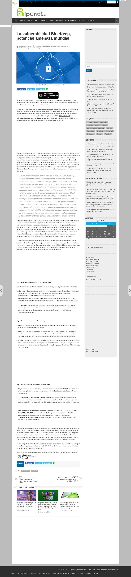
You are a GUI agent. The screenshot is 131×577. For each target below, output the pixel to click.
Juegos (37, 2)
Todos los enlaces (91, 276)
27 (100, 236)
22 (109, 234)
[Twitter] (103, 2)
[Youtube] (105, 2)
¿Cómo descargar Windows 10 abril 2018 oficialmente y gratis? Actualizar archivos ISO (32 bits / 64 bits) (100, 110)
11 (92, 231)
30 (113, 236)
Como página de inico (92, 263)
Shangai (33, 573)
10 (88, 231)
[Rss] (99, 2)
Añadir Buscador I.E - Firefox (61, 573)
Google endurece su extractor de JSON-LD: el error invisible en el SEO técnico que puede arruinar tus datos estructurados (99, 204)
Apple (96, 122)
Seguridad (30, 48)
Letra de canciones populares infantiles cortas (100, 84)
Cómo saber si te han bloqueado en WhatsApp (100, 87)
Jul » (92, 238)
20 (100, 234)
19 (96, 234)
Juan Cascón (91, 569)
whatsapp (47, 89)
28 (105, 236)
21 (105, 234)
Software (51, 20)
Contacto (22, 2)
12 (96, 231)
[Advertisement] (48, 137)
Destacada (22, 48)
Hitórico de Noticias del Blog (94, 280)
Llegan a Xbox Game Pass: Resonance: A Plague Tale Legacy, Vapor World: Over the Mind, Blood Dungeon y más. (47, 506)
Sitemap (88, 573)
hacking (35, 471)
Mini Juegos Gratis (81, 2)
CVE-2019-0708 (64, 116)
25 (92, 236)
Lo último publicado (59, 2)
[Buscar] (117, 2)
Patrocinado (90, 131)
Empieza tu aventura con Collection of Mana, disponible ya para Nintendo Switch (28, 479)
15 (109, 231)
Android (89, 122)
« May (88, 238)
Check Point (20, 109)
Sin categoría (109, 131)
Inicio (15, 20)
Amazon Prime (90, 349)
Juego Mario (89, 269)
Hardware (22, 20)
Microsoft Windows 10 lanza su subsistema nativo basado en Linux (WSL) (67, 479)
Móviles (49, 2)
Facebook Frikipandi (92, 265)
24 (88, 236)
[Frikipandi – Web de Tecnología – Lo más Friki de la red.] (35, 12)
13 (100, 231)
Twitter (73, 573)
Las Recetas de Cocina (92, 259)
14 (105, 231)
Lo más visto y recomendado (95, 128)
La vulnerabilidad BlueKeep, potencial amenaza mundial (59, 452)
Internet (43, 2)
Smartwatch (90, 134)
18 (92, 234)
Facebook (80, 573)
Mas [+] (81, 20)
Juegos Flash (90, 267)
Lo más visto (70, 2)
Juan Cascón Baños (25, 46)
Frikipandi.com (81, 569)
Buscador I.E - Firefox (92, 261)
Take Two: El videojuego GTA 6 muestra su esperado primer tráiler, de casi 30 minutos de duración (26, 505)
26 (96, 236)
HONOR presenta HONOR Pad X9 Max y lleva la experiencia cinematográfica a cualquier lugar (69, 505)
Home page (15, 573)
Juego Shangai (90, 272)
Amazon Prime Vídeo (92, 351)
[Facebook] (101, 2)
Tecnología (30, 2)
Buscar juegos (90, 257)
